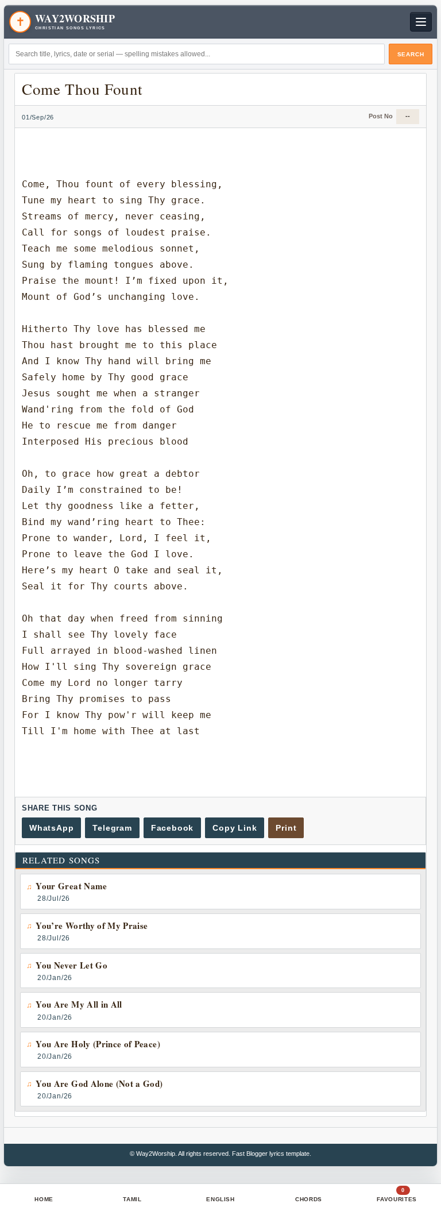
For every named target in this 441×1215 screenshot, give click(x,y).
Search (410, 54)
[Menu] (421, 22)
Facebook (172, 827)
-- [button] (407, 116)
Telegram (111, 827)
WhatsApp (51, 827)
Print (286, 827)
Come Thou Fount (82, 89)
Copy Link (234, 827)
